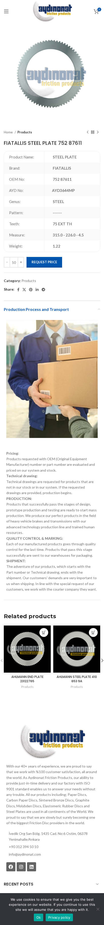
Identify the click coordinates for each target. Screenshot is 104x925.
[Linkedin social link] (37, 289)
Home (8, 132)
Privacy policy (59, 917)
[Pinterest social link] (31, 289)
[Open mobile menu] (6, 11)
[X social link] (24, 289)
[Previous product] (87, 132)
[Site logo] (51, 11)
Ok (38, 917)
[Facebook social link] (18, 289)
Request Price (44, 262)
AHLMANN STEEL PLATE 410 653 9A (77, 679)
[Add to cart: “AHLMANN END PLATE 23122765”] (43, 632)
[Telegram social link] (43, 289)
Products (24, 132)
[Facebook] (10, 866)
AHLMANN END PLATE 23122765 (27, 679)
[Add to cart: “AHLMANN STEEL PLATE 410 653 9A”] (93, 632)
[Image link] (52, 741)
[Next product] (97, 132)
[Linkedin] (31, 866)
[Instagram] (21, 866)
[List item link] (52, 854)
